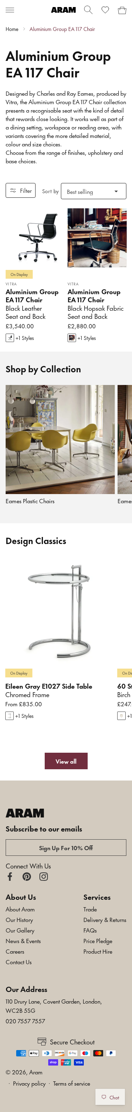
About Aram (20, 908)
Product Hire (97, 950)
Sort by (50, 191)
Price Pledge (97, 940)
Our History (19, 919)
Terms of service (71, 1082)
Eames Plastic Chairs (30, 500)
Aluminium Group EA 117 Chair (62, 28)
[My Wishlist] (105, 10)
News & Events (23, 940)
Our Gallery (20, 929)
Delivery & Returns (104, 919)
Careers (15, 950)
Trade (90, 908)
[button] (10, 10)
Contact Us (19, 961)
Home (12, 28)
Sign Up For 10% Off (66, 847)
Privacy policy (29, 1082)
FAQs (90, 929)
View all (66, 760)
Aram (36, 1071)
